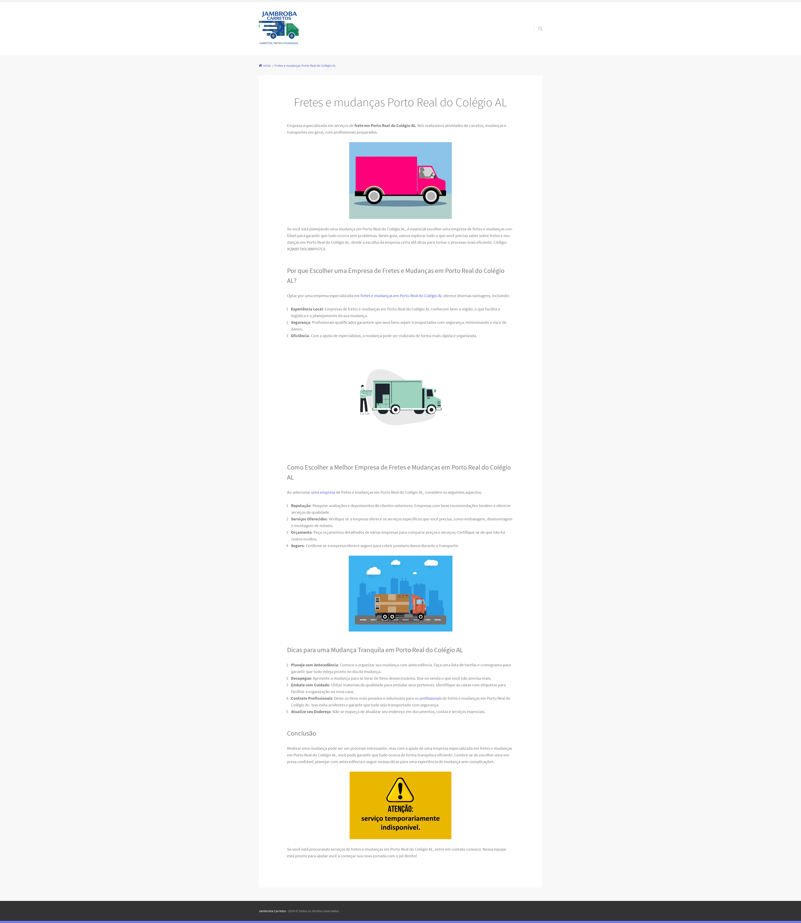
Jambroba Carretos (272, 911)
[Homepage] (279, 29)
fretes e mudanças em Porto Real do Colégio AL (401, 295)
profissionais (430, 698)
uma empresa (323, 492)
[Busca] (537, 23)
